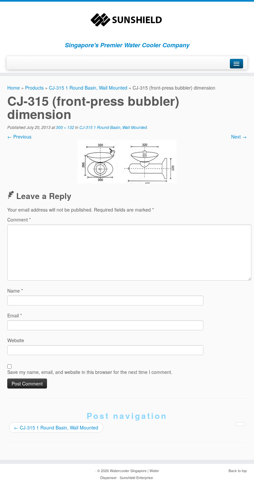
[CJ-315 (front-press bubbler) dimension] (127, 161)
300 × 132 (65, 127)
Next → (239, 136)
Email (14, 315)
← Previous (19, 136)
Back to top (238, 470)
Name (15, 290)
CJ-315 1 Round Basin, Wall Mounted (88, 87)
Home (13, 87)
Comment (19, 219)
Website (15, 340)
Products (34, 87)
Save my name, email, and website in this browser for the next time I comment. (89, 372)
